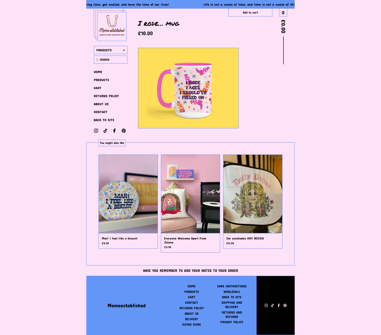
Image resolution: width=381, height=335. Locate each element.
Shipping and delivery (231, 305)
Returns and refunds (232, 314)
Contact (100, 112)
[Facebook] (114, 130)
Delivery (191, 319)
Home (98, 72)
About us (101, 104)
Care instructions (231, 286)
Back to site (104, 120)
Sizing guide (191, 324)
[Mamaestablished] (112, 26)
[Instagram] (96, 130)
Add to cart (250, 12)
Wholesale (232, 291)
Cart (97, 88)
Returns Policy (106, 96)
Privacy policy (231, 322)
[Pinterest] (124, 130)
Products (104, 50)
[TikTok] (105, 130)
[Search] (97, 59)
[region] (190, 4)
